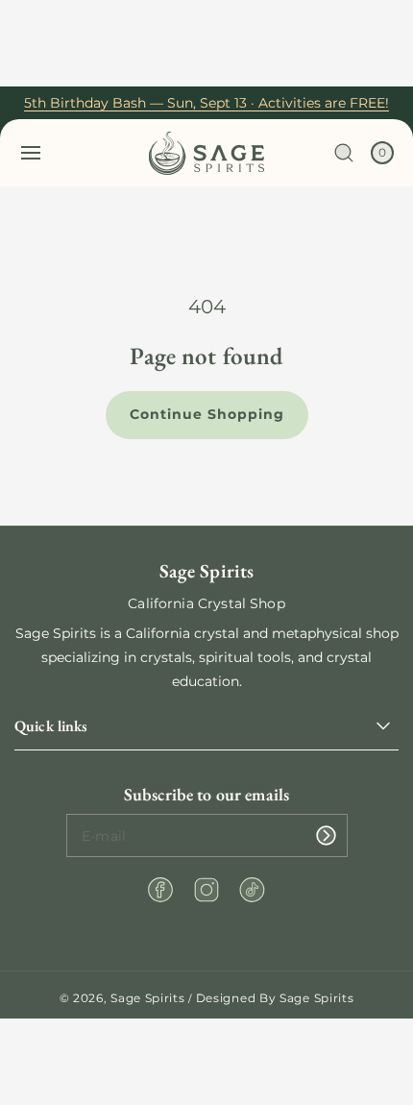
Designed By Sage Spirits (275, 998)
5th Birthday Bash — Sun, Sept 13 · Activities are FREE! (206, 102)
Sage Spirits (147, 998)
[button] (30, 152)
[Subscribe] (326, 835)
